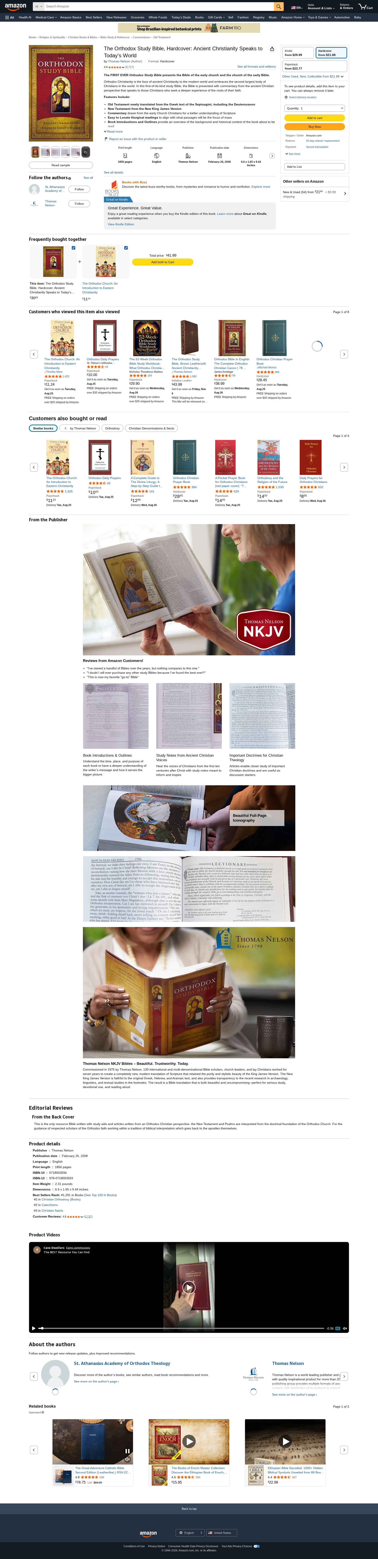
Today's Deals (181, 17)
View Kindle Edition (121, 224)
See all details (113, 172)
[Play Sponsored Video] (189, 1442)
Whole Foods (158, 17)
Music (273, 17)
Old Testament (161, 37)
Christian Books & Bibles (82, 37)
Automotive (342, 17)
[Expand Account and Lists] (334, 8)
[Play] (32, 1328)
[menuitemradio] (337, 1328)
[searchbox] (159, 6)
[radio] (298, 52)
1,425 (69, 491)
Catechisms (50, 1205)
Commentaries (141, 37)
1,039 (280, 487)
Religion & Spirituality (52, 37)
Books (199, 17)
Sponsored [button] (35, 1412)
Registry (258, 17)
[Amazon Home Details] (304, 17)
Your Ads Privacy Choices (237, 1546)
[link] (106, 261)
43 (108, 483)
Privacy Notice (156, 1546)
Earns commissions (78, 1247)
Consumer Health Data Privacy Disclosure (193, 1546)
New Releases (116, 17)
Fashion (243, 17)
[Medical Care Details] (56, 17)
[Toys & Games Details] (330, 17)
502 (320, 487)
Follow (79, 189)
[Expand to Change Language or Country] (302, 8)
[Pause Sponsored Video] (127, 1451)
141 (151, 491)
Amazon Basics (70, 17)
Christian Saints (52, 1210)
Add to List (294, 166)
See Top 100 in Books (100, 1195)
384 (194, 487)
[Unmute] (345, 1328)
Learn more (225, 213)
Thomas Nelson (119, 61)
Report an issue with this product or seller (137, 139)
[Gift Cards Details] (224, 17)
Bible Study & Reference (115, 37)
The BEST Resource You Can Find (66, 1252)
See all (88, 177)
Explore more (261, 186)
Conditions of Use (134, 1546)
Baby (357, 17)
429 (236, 491)
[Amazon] (16, 6)
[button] (9, 17)
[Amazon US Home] (148, 1534)
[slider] (181, 1328)
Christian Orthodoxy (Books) (61, 1199)
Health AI (25, 17)
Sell (230, 17)
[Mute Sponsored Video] (127, 1460)
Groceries (137, 17)
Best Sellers (94, 17)
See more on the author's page (95, 1381)
